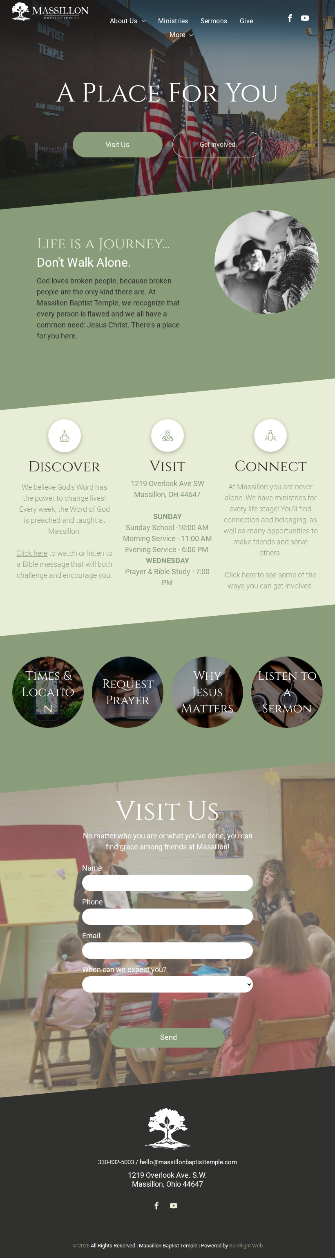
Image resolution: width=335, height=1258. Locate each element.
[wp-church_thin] (64, 449)
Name (92, 868)
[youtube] (305, 19)
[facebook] (290, 19)
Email (91, 935)
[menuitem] (128, 21)
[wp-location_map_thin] (167, 449)
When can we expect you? (124, 969)
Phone (92, 902)
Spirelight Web (246, 1246)
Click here (31, 553)
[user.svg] (270, 449)
